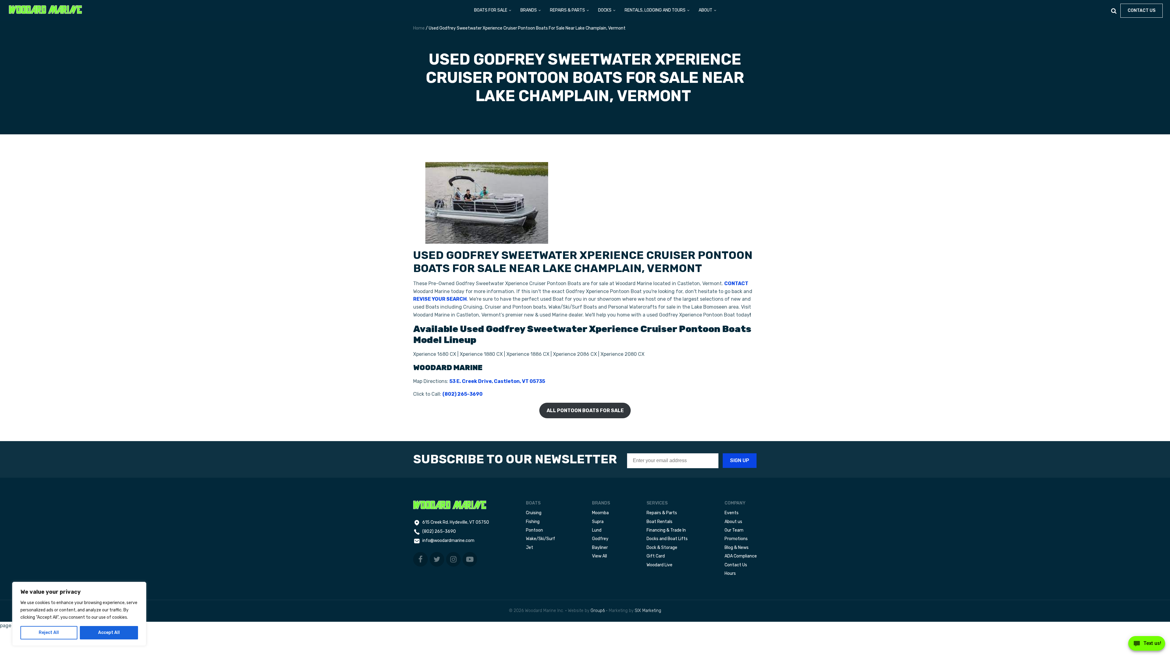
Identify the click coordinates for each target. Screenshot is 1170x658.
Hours (730, 573)
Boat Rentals (659, 521)
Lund (596, 530)
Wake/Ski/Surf (540, 538)
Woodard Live (659, 565)
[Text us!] (1146, 645)
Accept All (109, 632)
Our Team (734, 530)
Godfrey (600, 538)
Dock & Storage (662, 547)
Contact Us (736, 565)
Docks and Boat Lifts (667, 538)
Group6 (597, 610)
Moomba (600, 512)
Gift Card (656, 556)
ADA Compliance (741, 556)
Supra (598, 521)
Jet (529, 547)
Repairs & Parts (662, 512)
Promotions (736, 538)
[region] (79, 614)
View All (599, 556)
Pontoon (534, 530)
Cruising (533, 512)
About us (733, 521)
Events (732, 512)
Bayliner (600, 547)
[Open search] (1113, 11)
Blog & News (737, 547)
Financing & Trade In (666, 530)
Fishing (533, 521)
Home (419, 28)
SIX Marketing (648, 610)
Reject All (49, 632)
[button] (493, 10)
